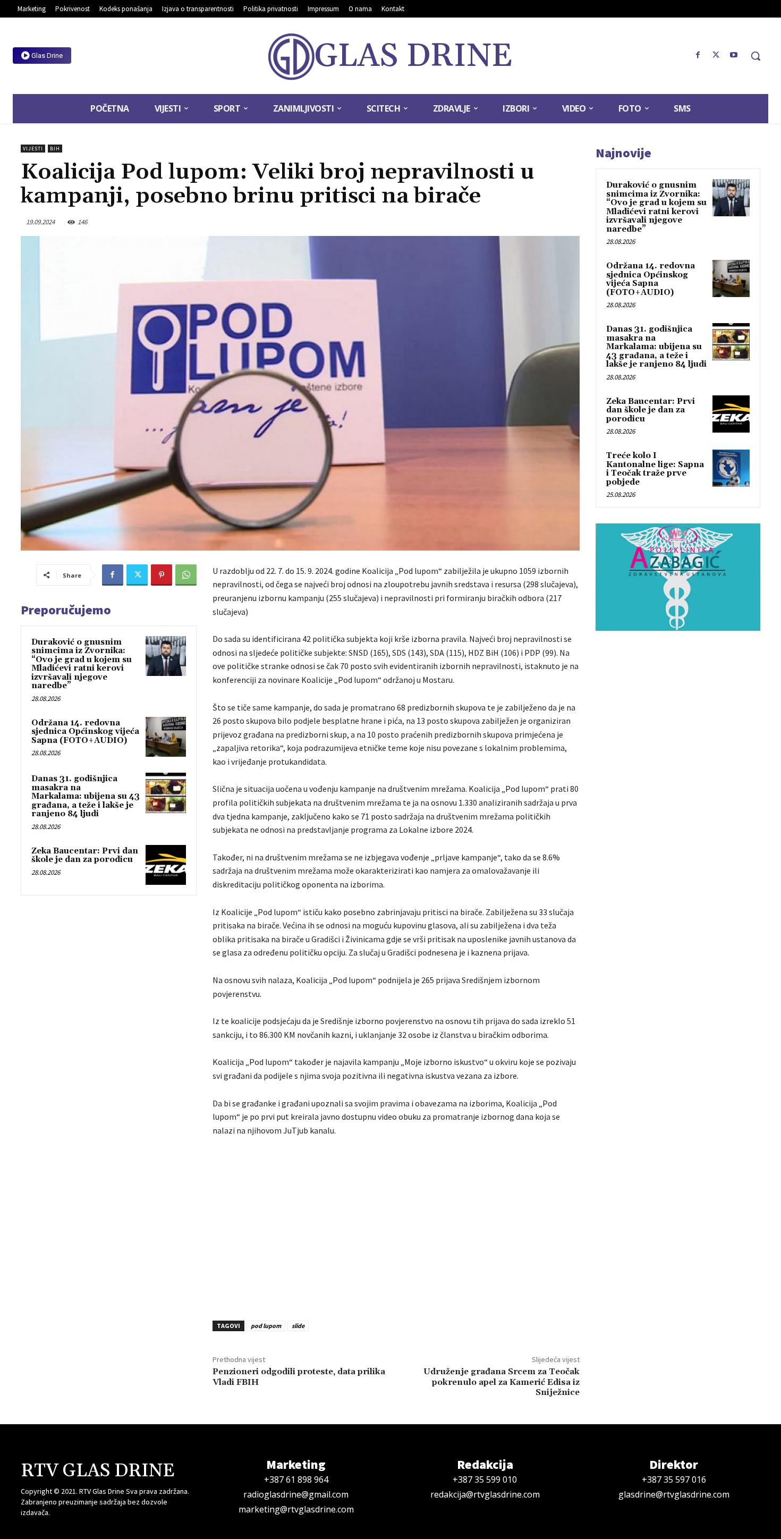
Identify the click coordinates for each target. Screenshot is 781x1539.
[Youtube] (733, 55)
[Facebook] (698, 55)
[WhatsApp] (186, 575)
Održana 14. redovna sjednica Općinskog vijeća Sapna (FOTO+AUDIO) (85, 732)
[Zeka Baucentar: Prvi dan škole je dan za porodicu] (166, 865)
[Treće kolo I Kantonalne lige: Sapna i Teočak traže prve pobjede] (731, 468)
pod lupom (266, 1326)
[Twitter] (715, 55)
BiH (55, 148)
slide (298, 1326)
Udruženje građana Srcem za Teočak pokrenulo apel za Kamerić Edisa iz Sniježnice (501, 1381)
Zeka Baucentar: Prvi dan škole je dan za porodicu (84, 855)
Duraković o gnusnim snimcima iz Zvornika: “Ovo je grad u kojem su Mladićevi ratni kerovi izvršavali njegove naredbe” (81, 664)
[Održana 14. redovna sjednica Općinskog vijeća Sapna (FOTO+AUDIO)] (166, 737)
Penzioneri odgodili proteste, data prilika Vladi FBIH (299, 1376)
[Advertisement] (396, 1225)
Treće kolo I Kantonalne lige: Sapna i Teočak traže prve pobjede (655, 469)
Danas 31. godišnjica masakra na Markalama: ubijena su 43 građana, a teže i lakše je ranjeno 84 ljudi (85, 796)
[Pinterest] (161, 575)
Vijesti (33, 148)
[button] (755, 56)
